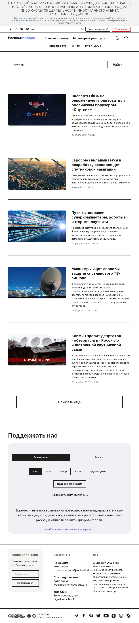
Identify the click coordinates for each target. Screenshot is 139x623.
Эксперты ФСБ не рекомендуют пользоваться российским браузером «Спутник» (98, 103)
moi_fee (73, 595)
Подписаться (25, 582)
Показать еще (69, 402)
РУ (82, 29)
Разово (99, 457)
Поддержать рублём (69, 483)
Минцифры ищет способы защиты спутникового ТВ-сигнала (95, 273)
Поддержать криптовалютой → (69, 494)
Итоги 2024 (93, 45)
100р (35, 471)
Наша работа (57, 45)
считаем (22, 18)
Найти (117, 64)
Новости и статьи (56, 38)
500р (49, 471)
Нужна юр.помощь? (98, 29)
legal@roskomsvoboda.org (70, 584)
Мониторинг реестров (89, 38)
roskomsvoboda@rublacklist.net (74, 570)
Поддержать (121, 29)
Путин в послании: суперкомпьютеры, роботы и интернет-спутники (98, 217)
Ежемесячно (41, 457)
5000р (78, 471)
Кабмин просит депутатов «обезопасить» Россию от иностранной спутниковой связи (96, 343)
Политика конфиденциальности (49, 615)
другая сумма (98, 471)
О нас (76, 45)
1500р (63, 471)
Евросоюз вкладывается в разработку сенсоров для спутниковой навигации (96, 164)
